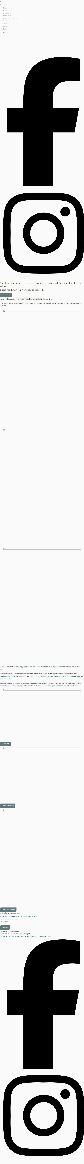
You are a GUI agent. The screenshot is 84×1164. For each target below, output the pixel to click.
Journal (5, 23)
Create (49, 936)
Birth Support (7, 16)
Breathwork (6, 13)
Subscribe (5, 927)
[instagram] (43, 279)
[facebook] (43, 186)
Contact (5, 26)
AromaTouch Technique (10, 18)
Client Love (6, 21)
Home (5, 8)
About (5, 10)
